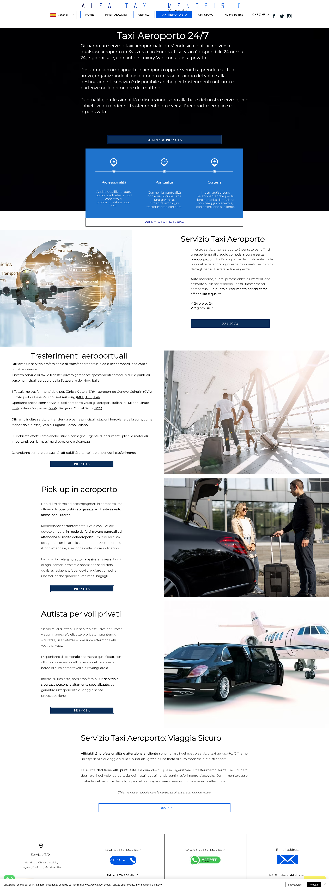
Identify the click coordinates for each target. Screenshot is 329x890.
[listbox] (260, 14)
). (101, 397)
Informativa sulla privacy (149, 884)
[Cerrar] (325, 884)
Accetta (314, 884)
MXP (52, 408)
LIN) (16, 408)
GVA (147, 392)
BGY (97, 408)
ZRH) (92, 392)
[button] (260, 14)
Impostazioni (295, 884)
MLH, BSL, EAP (88, 397)
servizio (203, 753)
